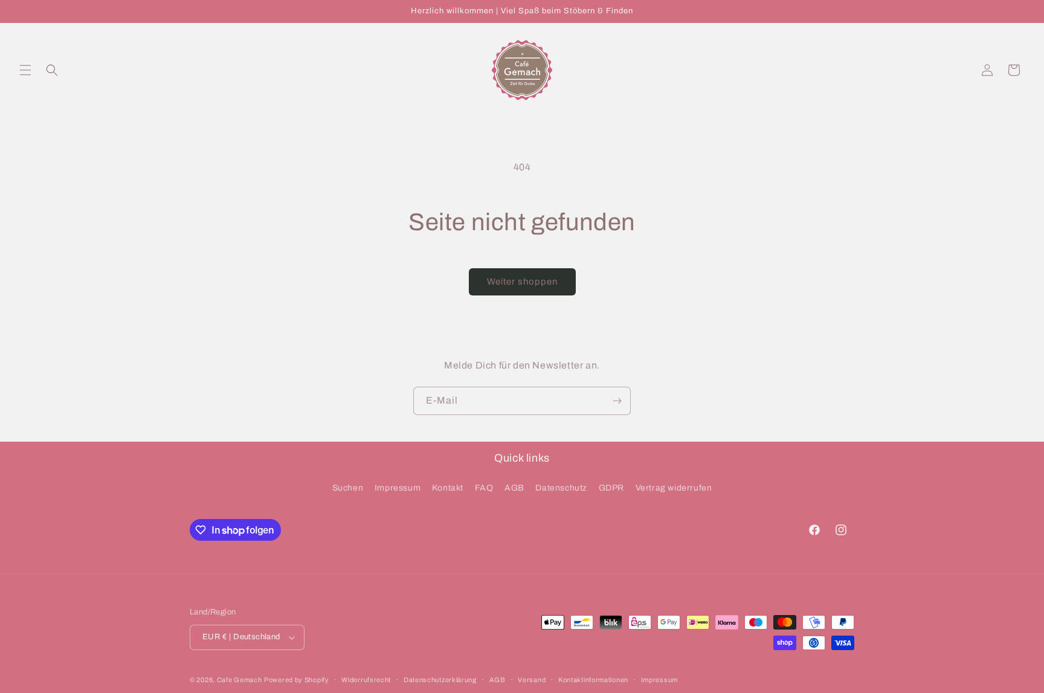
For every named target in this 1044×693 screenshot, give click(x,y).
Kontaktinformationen (593, 679)
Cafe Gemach (239, 679)
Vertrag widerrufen (674, 487)
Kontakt (447, 487)
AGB (514, 487)
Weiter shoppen (522, 281)
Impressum (397, 487)
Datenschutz (561, 487)
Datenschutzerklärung (440, 679)
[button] (25, 70)
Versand (532, 679)
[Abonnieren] (617, 401)
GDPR (611, 487)
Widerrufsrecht (366, 679)
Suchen (348, 487)
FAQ (484, 487)
